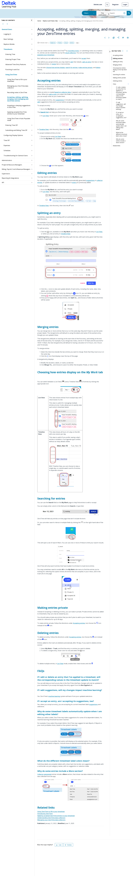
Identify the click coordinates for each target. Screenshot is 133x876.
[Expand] (122, 50)
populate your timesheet (45, 55)
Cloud (66, 43)
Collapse (7, 23)
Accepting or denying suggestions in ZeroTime (18, 106)
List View (46, 116)
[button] (107, 4)
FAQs (114, 84)
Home (39, 21)
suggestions (60, 100)
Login (125, 5)
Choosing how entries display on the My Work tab (120, 69)
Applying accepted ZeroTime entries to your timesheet (17, 113)
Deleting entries (117, 81)
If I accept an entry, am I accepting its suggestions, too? (121, 115)
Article (72, 43)
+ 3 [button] (77, 43)
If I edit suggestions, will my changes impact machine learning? (121, 106)
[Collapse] (127, 50)
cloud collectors (70, 53)
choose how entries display (55, 68)
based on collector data (63, 92)
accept (84, 58)
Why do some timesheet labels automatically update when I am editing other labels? (121, 125)
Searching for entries (119, 74)
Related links (116, 146)
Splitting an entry (118, 61)
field (44, 112)
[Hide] (31, 20)
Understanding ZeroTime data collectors (51, 818)
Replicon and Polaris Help (50, 21)
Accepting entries (79, 623)
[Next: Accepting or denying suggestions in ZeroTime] (108, 38)
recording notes (73, 51)
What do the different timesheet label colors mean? (121, 134)
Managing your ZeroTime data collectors (17, 87)
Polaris (60, 43)
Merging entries (117, 65)
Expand (3, 23)
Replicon (52, 43)
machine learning (54, 696)
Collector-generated (44, 774)
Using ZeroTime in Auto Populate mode (18, 119)
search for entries (72, 68)
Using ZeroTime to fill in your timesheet (17, 80)
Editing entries (118, 58)
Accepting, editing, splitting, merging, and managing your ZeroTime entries (18, 99)
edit (71, 62)
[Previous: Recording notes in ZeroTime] (104, 38)
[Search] (129, 13)
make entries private (85, 68)
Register (115, 5)
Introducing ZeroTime (45, 814)
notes (74, 182)
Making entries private (119, 78)
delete (98, 68)
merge (54, 64)
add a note (52, 94)
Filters (86, 13)
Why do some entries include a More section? (120, 140)
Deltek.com (98, 5)
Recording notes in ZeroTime (17, 92)
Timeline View (44, 129)
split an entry (86, 62)
